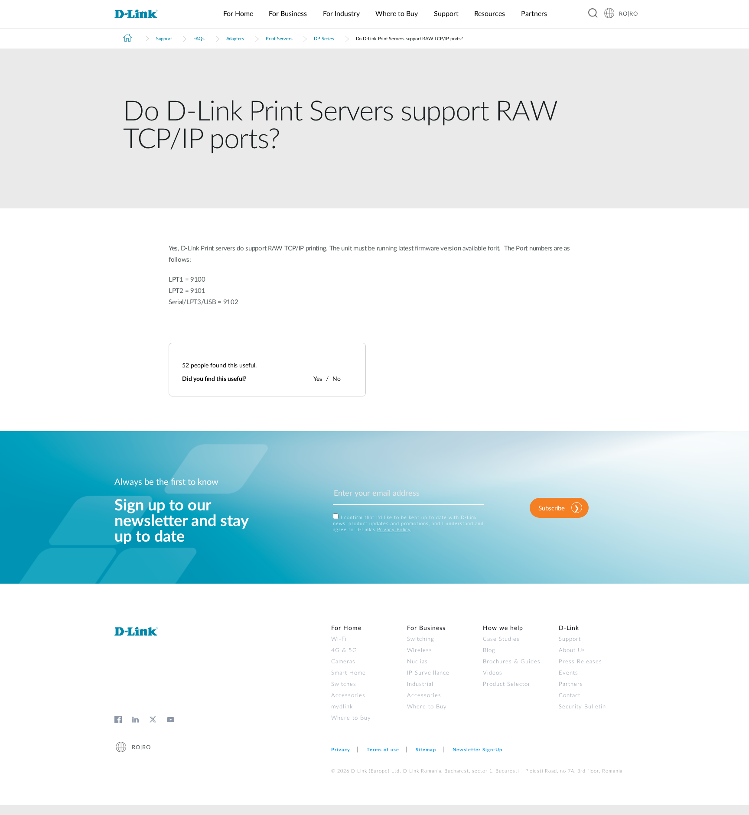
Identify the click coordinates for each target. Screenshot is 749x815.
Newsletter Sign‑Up (477, 749)
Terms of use (383, 749)
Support (164, 38)
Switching (420, 639)
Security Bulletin (582, 707)
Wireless (419, 650)
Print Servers (279, 38)
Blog (489, 650)
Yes (317, 379)
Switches (343, 684)
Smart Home (348, 673)
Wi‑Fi (339, 639)
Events (568, 673)
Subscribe (551, 508)
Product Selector (507, 684)
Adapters (235, 38)
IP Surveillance (428, 673)
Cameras (343, 662)
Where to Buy (351, 718)
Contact (569, 695)
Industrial (420, 684)
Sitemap (426, 749)
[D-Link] (141, 14)
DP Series (324, 38)
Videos (492, 673)
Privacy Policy (394, 529)
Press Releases (580, 662)
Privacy (340, 749)
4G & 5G (344, 650)
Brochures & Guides (512, 662)
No (336, 379)
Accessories (348, 695)
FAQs (198, 38)
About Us (572, 650)
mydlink (342, 707)
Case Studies (501, 639)
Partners (571, 684)
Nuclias (417, 662)
